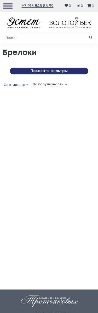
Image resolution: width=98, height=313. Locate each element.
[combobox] (58, 84)
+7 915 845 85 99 (38, 6)
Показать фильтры (49, 71)
